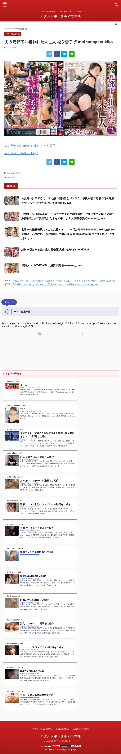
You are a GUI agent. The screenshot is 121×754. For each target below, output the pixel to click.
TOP (34, 729)
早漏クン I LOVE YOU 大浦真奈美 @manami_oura (51, 265)
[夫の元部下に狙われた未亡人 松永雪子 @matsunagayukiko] (64, 54)
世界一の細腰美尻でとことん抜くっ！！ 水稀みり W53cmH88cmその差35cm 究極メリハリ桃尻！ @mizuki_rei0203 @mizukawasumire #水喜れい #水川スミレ (68, 234)
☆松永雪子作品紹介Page (21, 153)
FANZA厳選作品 (14, 173)
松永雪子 (11, 177)
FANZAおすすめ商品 (80, 729)
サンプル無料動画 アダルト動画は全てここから (60, 741)
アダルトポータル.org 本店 (60, 16)
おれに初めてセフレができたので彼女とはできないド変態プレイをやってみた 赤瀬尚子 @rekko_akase (64, 280)
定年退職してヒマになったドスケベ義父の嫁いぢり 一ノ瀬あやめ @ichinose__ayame (55, 284)
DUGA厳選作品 (62, 729)
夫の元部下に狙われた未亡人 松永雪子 (29, 146)
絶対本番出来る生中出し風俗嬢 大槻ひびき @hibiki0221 (55, 249)
